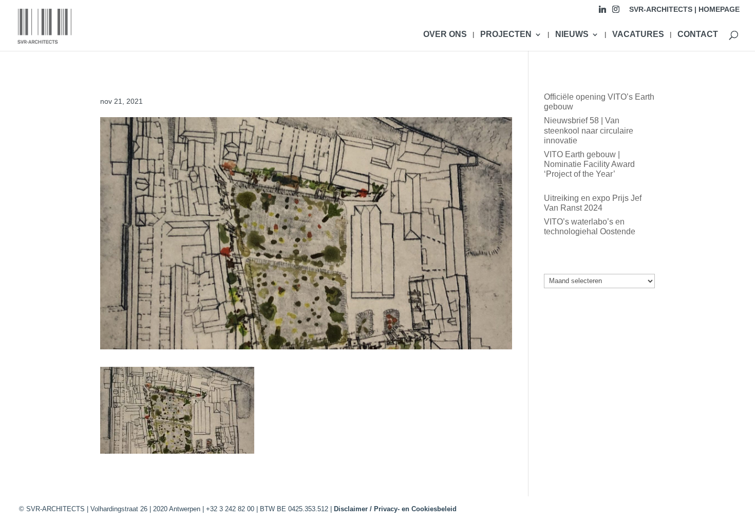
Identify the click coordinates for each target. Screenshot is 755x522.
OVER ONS (445, 35)
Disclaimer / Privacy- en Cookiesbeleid (395, 509)
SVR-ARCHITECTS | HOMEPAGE (684, 9)
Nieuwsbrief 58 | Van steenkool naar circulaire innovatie (588, 130)
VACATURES (638, 35)
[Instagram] (616, 12)
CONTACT (697, 35)
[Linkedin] (602, 12)
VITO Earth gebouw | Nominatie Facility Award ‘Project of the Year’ (589, 164)
